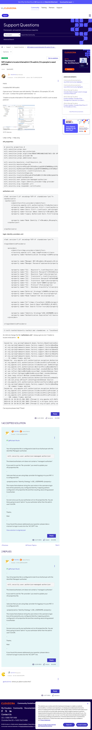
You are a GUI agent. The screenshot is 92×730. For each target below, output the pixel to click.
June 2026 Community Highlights (73, 87)
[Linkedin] (11, 711)
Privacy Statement (45, 720)
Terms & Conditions (23, 724)
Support (59, 7)
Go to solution (53, 58)
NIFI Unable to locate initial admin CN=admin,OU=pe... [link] (41, 47)
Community (35, 7)
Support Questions (19, 47)
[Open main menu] (90, 15)
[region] (63, 715)
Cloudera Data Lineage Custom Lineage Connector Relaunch (75, 92)
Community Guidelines (27, 703)
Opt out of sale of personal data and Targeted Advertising (47, 725)
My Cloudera (6, 708)
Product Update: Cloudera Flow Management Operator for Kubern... (74, 99)
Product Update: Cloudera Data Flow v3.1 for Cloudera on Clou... (76, 105)
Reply (55, 414)
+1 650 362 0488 (21, 720)
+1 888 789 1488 (10, 717)
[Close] (88, 704)
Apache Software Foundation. (27, 726)
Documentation (30, 708)
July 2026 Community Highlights (73, 82)
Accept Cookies (82, 724)
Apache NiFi (10, 69)
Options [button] (6, 52)
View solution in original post (16, 530)
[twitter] (6, 711)
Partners (51, 7)
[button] (57, 80)
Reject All (68, 724)
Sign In (5, 15)
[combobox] (52, 35)
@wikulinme (7, 682)
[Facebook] (2, 711)
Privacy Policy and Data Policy (35, 724)
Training (44, 7)
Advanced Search (9, 39)
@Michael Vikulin (14, 440)
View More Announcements (76, 111)
